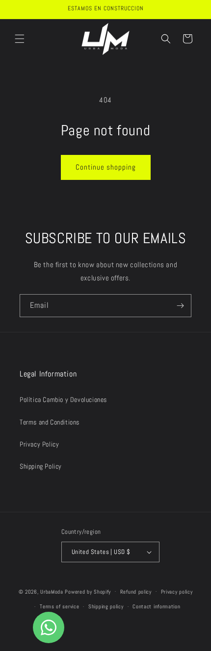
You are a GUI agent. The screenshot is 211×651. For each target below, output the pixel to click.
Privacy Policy (39, 444)
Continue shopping (106, 167)
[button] (19, 39)
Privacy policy (177, 591)
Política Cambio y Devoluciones (63, 399)
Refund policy (136, 591)
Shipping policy (106, 606)
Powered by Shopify (88, 591)
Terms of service (59, 606)
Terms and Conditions (49, 422)
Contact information (156, 606)
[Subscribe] (180, 305)
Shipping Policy (41, 466)
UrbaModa (52, 591)
